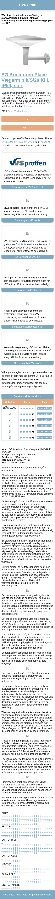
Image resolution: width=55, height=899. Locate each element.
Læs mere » (27, 119)
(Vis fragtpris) (20, 111)
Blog (18, 894)
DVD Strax (27, 5)
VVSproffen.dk (9, 142)
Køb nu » (27, 127)
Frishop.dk (44, 142)
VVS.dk (32, 142)
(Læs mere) (29, 106)
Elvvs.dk (22, 142)
